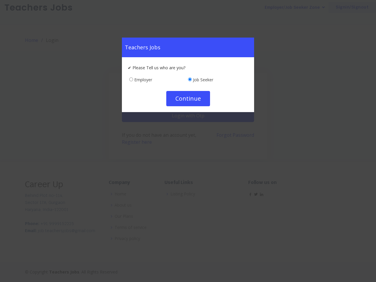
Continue (188, 98)
